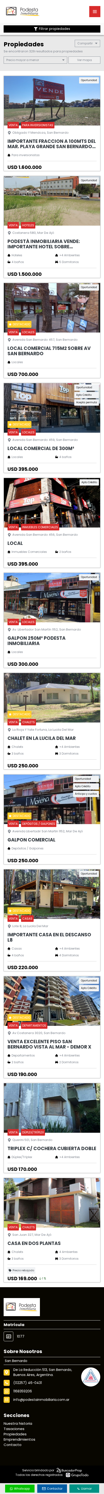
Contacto (13, 1444)
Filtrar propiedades (54, 29)
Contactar (54, 1489)
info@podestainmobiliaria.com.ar (41, 1399)
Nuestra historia (18, 1423)
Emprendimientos (19, 1439)
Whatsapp (22, 1489)
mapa (87, 60)
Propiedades (15, 1434)
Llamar (86, 1489)
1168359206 (22, 1391)
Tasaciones (14, 1428)
